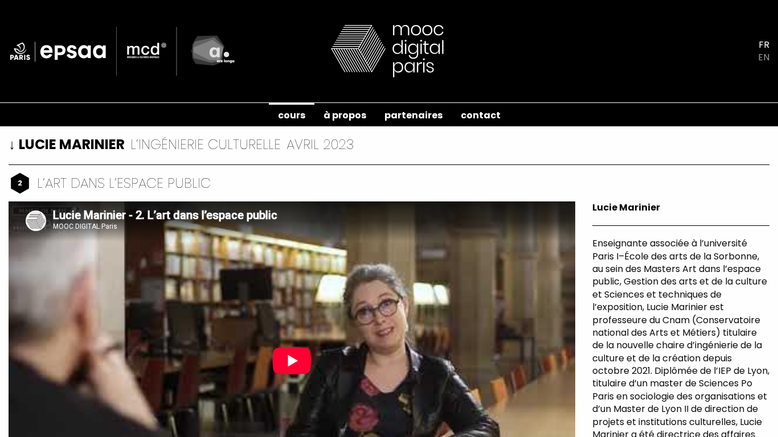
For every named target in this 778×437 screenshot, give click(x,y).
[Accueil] (389, 50)
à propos (345, 115)
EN (763, 57)
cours (291, 115)
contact (481, 115)
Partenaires (413, 115)
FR (764, 45)
